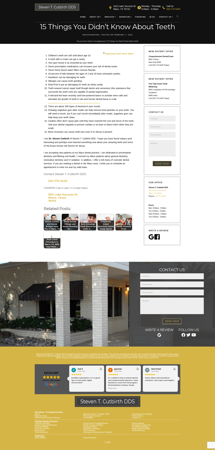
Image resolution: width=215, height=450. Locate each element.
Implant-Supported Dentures (46, 425)
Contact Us (136, 418)
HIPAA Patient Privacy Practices (47, 418)
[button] (177, 16)
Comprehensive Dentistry (142, 414)
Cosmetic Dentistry (42, 423)
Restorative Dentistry (91, 429)
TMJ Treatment (89, 430)
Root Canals (40, 430)
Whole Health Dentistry (141, 429)
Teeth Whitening (138, 430)
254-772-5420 (173, 9)
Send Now (162, 163)
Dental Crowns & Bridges (93, 425)
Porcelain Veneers (42, 429)
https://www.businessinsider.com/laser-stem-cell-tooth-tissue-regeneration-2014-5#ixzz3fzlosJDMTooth (74, 103)
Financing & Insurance (92, 416)
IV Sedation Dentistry (140, 427)
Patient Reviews (89, 438)
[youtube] (194, 335)
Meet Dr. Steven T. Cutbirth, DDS (96, 414)
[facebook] (183, 336)
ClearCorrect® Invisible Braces (95, 423)
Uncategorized (90, 35)
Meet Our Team (41, 416)
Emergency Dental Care (141, 425)
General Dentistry (42, 427)
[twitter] (188, 335)
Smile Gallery (40, 438)
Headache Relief (90, 427)
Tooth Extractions (41, 432)
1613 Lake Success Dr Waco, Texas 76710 (63, 198)
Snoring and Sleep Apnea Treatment (97, 432)
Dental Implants (138, 423)
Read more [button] (112, 388)
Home (37, 414)
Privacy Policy (137, 416)
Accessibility (88, 418)
